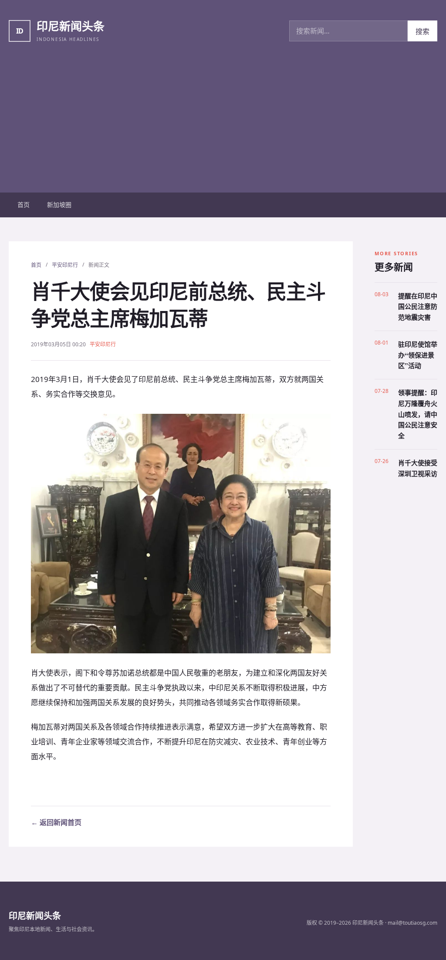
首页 (23, 204)
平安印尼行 (65, 265)
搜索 (422, 31)
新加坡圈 (59, 204)
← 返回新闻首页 (56, 822)
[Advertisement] (223, 127)
